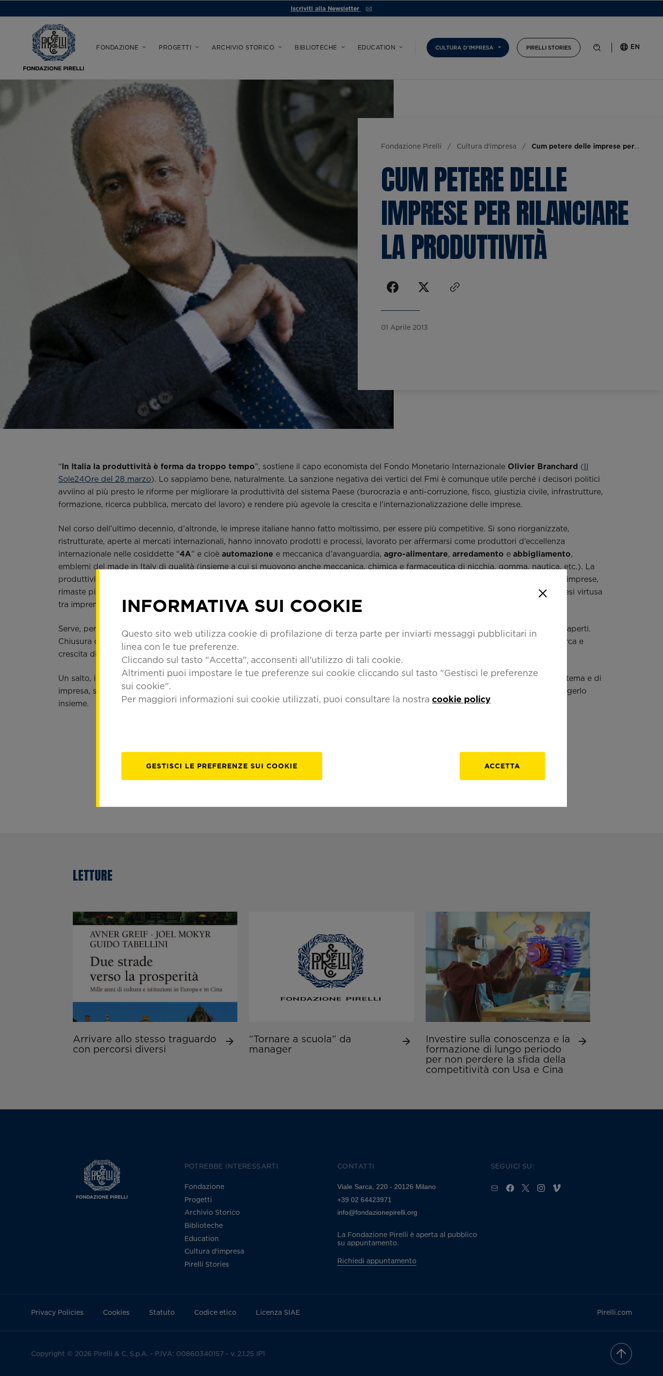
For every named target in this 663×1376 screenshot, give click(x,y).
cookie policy (461, 699)
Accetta (502, 765)
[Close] (542, 593)
